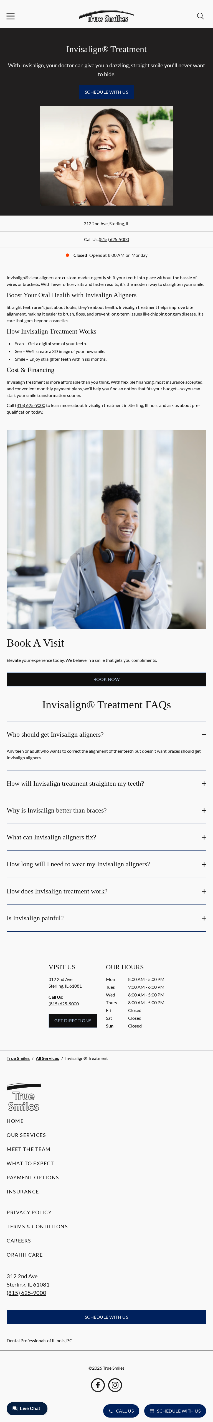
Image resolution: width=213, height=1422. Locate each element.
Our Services (26, 1135)
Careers (19, 1240)
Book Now (106, 679)
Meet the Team (29, 1149)
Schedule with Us (106, 91)
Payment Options (33, 1177)
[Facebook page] (98, 1385)
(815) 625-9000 (114, 239)
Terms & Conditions (37, 1226)
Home (15, 1121)
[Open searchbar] (200, 16)
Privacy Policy (29, 1212)
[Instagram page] (115, 1385)
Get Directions (73, 1020)
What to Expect (30, 1163)
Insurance (23, 1191)
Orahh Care (25, 1255)
